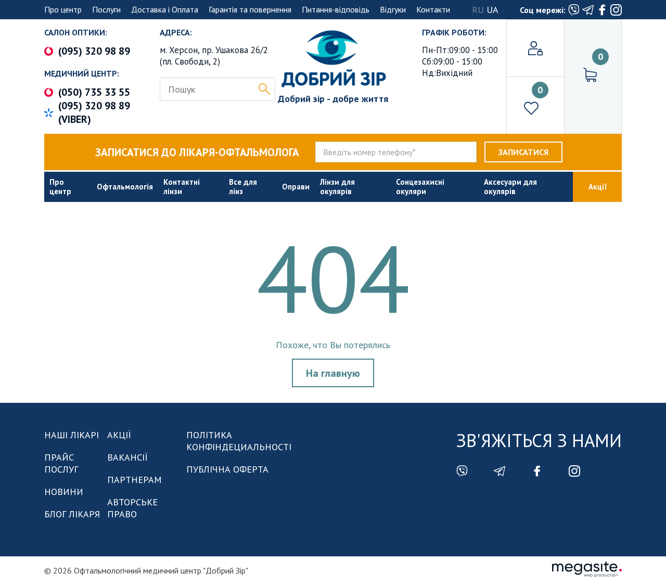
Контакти (433, 9)
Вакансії (127, 457)
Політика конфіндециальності (238, 441)
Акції (119, 435)
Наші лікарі (71, 435)
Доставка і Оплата (164, 9)
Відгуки (393, 9)
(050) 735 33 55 (94, 92)
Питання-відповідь (335, 9)
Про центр (63, 9)
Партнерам (134, 480)
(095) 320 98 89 (94, 51)
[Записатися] (523, 152)
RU (478, 10)
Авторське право (132, 508)
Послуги (106, 9)
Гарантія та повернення (250, 9)
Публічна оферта (227, 469)
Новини (63, 492)
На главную (333, 373)
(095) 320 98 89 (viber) (94, 112)
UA (492, 10)
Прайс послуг (61, 463)
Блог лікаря (72, 514)
